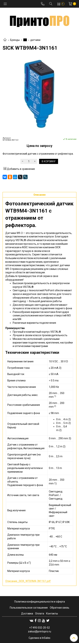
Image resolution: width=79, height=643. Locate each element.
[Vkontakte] (31, 620)
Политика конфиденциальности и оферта (39, 601)
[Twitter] (47, 620)
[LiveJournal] (25, 177)
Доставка (27, 613)
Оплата (39, 613)
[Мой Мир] (15, 177)
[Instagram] (39, 620)
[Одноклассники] (10, 177)
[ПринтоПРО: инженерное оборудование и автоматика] (39, 20)
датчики (35, 39)
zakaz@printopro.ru (39, 631)
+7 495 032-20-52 (39, 627)
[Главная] (5, 39)
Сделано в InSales (39, 638)
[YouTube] (43, 620)
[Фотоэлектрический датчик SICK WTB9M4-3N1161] (39, 94)
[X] (20, 177)
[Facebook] (36, 620)
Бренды (15, 39)
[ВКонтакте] (5, 177)
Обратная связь (59, 607)
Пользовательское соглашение (29, 607)
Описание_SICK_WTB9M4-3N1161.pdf (28, 581)
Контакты (52, 613)
